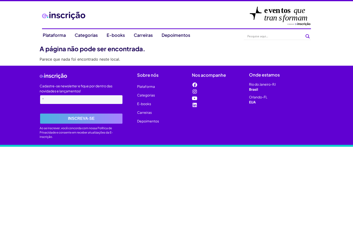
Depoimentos (176, 35)
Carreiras (143, 35)
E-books (116, 35)
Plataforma (54, 35)
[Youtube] (195, 98)
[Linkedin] (195, 105)
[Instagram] (195, 92)
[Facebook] (195, 85)
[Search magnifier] (307, 36)
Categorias (86, 35)
